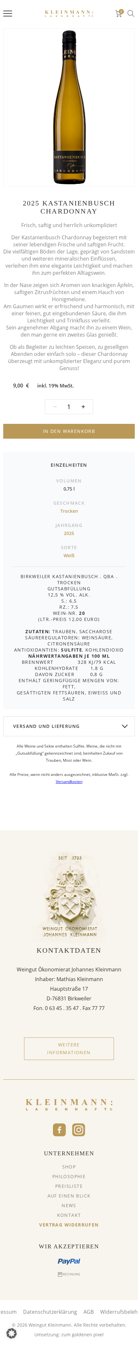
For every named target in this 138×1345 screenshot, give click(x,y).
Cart (121, 12)
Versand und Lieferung (46, 726)
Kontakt (69, 1215)
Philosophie (69, 1176)
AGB (88, 1311)
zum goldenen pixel (82, 1334)
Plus (54, 407)
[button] (11, 1333)
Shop (69, 1167)
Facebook (59, 1129)
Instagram (78, 1129)
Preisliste (69, 1186)
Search (131, 13)
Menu (7, 13)
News (69, 1205)
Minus (83, 407)
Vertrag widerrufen (69, 1225)
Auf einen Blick (69, 1196)
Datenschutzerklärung (50, 1311)
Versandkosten (69, 781)
